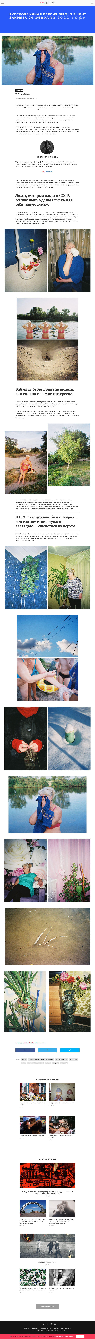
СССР (41, 1063)
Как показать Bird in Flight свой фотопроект (30, 1043)
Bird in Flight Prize (37, 1330)
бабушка (24, 1059)
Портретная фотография (47, 1059)
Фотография (55, 1063)
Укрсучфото (49, 1330)
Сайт (42, 171)
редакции (64, 1334)
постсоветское (73, 1059)
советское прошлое (33, 1063)
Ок (80, 1336)
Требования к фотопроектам (62, 1328)
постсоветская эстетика (61, 1059)
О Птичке (26, 1328)
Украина (48, 1063)
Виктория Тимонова (34, 1059)
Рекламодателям (46, 1328)
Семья (24, 1063)
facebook (49, 171)
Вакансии (35, 1328)
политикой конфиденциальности (64, 1336)
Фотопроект (64, 1063)
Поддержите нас (60, 1330)
